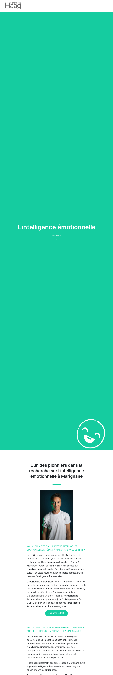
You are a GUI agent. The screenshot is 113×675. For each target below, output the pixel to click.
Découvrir (56, 236)
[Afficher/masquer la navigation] (105, 6)
